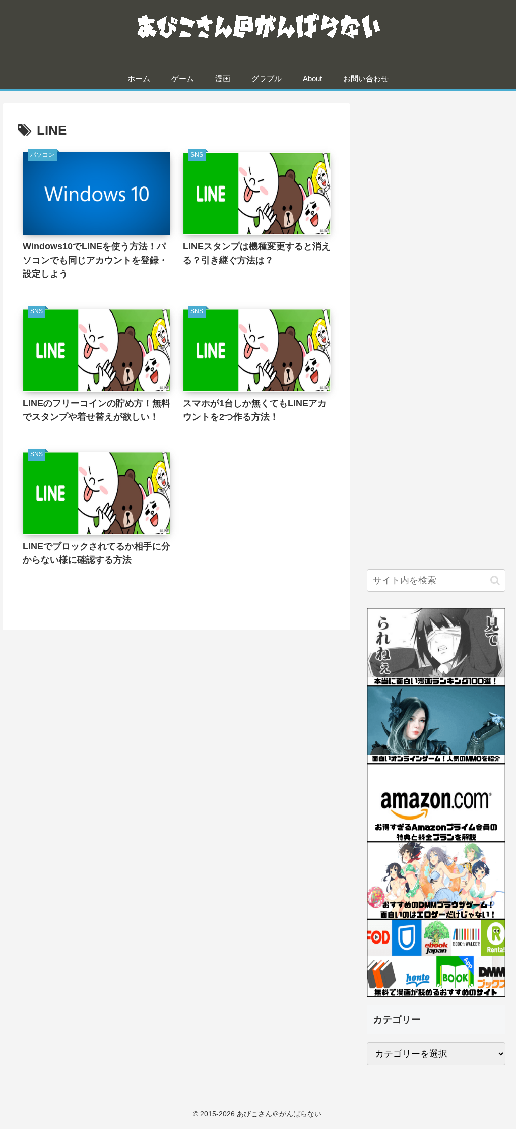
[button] (495, 580)
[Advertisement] (436, 175)
